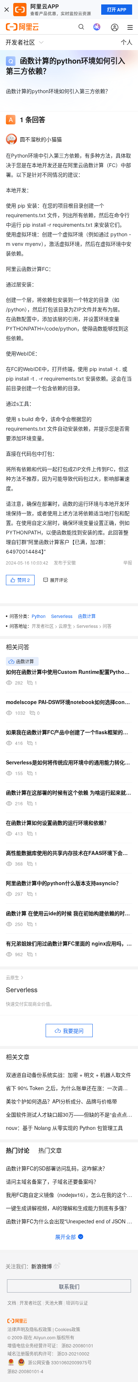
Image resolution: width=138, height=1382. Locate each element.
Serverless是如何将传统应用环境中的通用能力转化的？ (69, 762)
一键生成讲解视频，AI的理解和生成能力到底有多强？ (67, 1208)
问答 (107, 626)
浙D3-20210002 (73, 1353)
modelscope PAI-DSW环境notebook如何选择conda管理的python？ (69, 702)
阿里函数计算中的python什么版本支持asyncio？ (63, 883)
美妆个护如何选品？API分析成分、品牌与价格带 (61, 1101)
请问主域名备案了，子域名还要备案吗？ (52, 1181)
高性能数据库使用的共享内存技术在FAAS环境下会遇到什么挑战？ (69, 852)
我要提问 (73, 1030)
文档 (11, 1303)
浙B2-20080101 (77, 1345)
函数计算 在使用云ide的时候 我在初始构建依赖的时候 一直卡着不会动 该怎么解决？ (69, 913)
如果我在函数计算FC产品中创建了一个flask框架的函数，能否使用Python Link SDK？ (69, 732)
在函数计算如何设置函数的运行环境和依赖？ (57, 822)
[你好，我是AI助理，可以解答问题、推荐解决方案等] (97, 27)
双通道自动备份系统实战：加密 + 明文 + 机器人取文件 (68, 1074)
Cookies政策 (67, 1329)
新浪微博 (41, 1266)
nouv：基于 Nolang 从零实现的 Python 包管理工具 (64, 1127)
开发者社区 (43, 626)
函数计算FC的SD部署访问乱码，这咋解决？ (56, 1168)
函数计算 (87, 616)
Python (39, 616)
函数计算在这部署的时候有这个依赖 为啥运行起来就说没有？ (69, 792)
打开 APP (116, 9)
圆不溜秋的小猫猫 (41, 139)
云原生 (65, 626)
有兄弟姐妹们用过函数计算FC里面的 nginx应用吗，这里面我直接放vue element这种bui (69, 943)
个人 (126, 42)
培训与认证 (77, 1303)
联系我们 (69, 1286)
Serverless (61, 616)
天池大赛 (54, 1303)
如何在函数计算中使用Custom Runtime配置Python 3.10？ (69, 671)
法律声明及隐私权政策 (29, 1329)
